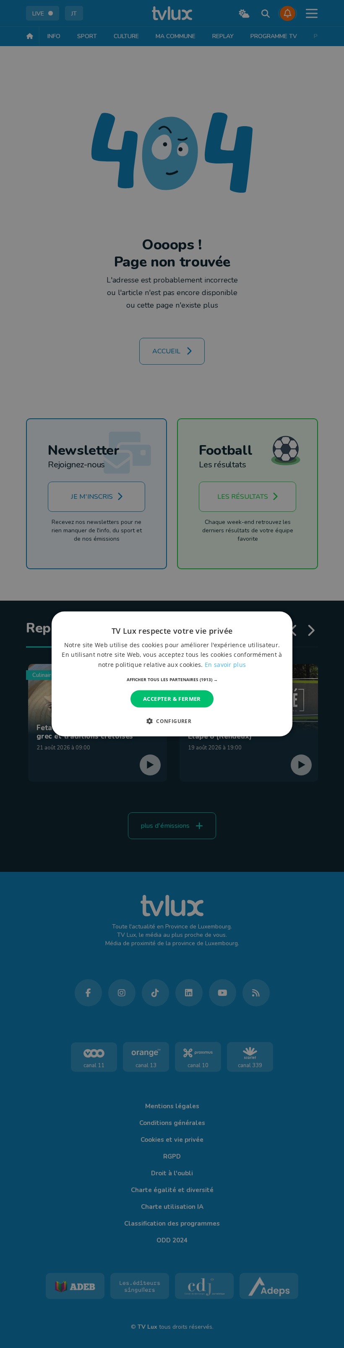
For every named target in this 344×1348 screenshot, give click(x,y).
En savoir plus (225, 664)
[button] (172, 679)
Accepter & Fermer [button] (172, 699)
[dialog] (172, 674)
